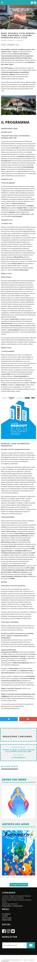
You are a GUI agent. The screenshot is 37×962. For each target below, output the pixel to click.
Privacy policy (7, 906)
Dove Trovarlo (7, 918)
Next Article (18, 755)
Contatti (5, 916)
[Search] (32, 2)
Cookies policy (17, 906)
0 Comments (10, 44)
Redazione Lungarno (7, 40)
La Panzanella (18, 757)
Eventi (3, 44)
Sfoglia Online (6, 920)
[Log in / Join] (35, 2)
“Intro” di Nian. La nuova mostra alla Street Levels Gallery (18, 750)
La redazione (6, 914)
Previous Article (18, 747)
